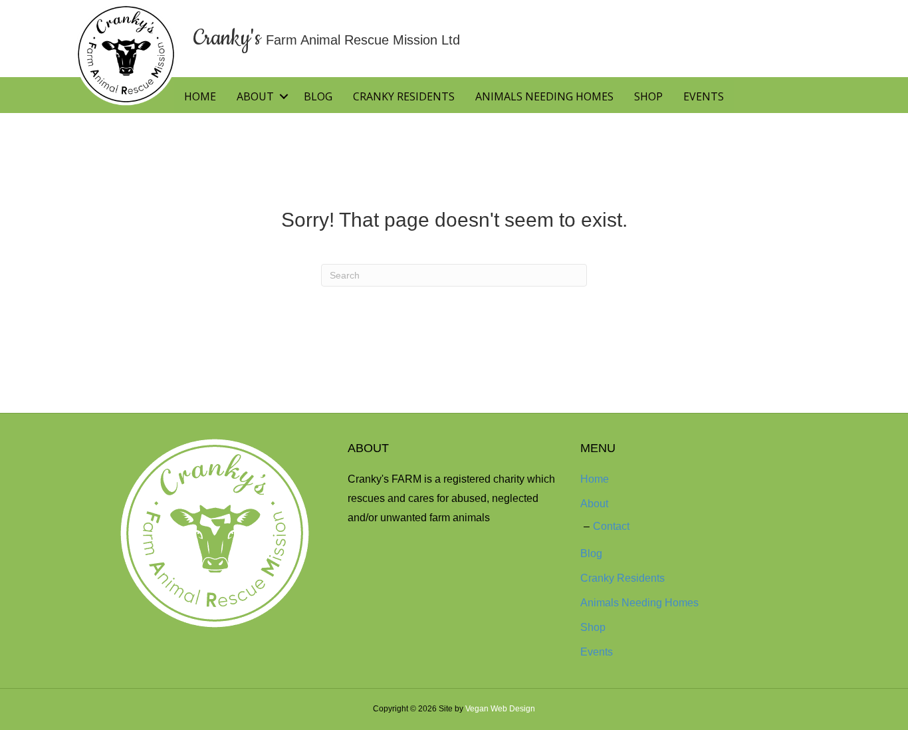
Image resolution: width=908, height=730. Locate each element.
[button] (283, 96)
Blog (318, 96)
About (255, 96)
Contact (611, 526)
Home (200, 96)
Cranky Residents (404, 96)
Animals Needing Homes (544, 96)
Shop (648, 96)
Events (703, 96)
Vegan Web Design (500, 708)
